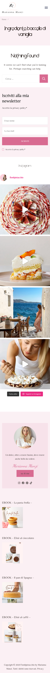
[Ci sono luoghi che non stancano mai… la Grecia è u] (25, 313)
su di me (25, 473)
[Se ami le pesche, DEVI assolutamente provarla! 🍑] (25, 261)
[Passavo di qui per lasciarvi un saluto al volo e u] (25, 364)
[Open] (46, 7)
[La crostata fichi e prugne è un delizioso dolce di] (25, 209)
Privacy (40, 668)
